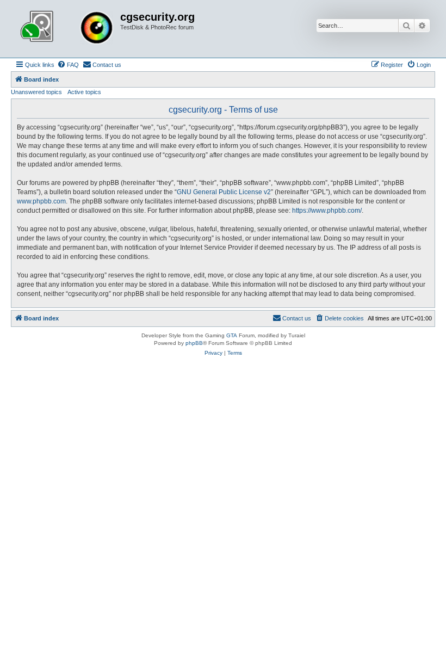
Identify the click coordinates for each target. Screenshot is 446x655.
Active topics (84, 92)
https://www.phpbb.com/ (327, 210)
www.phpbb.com (41, 201)
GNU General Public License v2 (224, 192)
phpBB (194, 343)
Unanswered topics (36, 92)
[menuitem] (68, 64)
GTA (231, 335)
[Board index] (67, 29)
